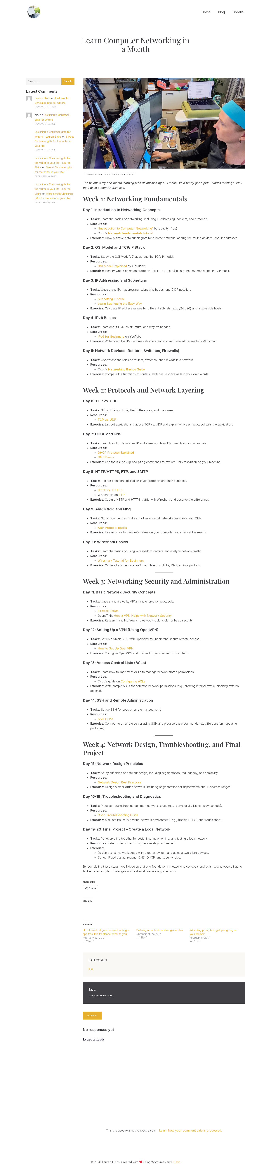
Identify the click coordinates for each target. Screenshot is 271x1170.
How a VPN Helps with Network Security (143, 615)
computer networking (100, 995)
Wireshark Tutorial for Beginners (121, 560)
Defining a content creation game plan (159, 930)
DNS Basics (106, 457)
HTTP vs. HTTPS (110, 490)
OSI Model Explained (112, 266)
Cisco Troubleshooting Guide (118, 815)
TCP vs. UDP (107, 419)
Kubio (176, 1162)
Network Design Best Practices (119, 782)
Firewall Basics (108, 611)
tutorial (130, 233)
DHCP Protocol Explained (116, 452)
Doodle (238, 12)
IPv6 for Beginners (111, 336)
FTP (122, 495)
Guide (126, 369)
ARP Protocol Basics (112, 528)
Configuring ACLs (133, 681)
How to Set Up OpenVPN (115, 648)
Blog (221, 12)
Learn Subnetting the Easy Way (120, 303)
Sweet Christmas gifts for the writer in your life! (54, 141)
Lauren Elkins (43, 98)
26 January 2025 (113, 174)
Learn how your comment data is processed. (190, 1130)
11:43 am (131, 174)
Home (206, 12)
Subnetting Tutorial (111, 299)
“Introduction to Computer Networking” (125, 228)
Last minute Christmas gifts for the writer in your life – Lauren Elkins (53, 163)
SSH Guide (105, 719)
